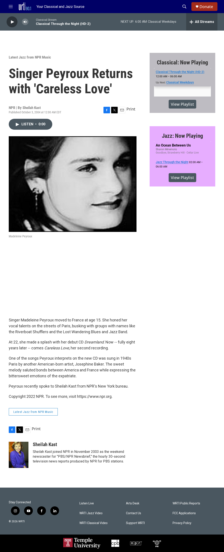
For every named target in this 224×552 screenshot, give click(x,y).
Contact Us (133, 513)
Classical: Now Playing (182, 62)
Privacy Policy (182, 523)
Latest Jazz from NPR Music (30, 57)
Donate (206, 6)
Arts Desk (132, 503)
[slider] (32, 21)
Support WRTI (135, 523)
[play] (12, 21)
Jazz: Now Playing (182, 136)
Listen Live (86, 503)
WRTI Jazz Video (91, 513)
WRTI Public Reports (186, 503)
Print (130, 109)
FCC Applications (184, 513)
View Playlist (182, 104)
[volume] (25, 22)
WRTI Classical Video (93, 523)
